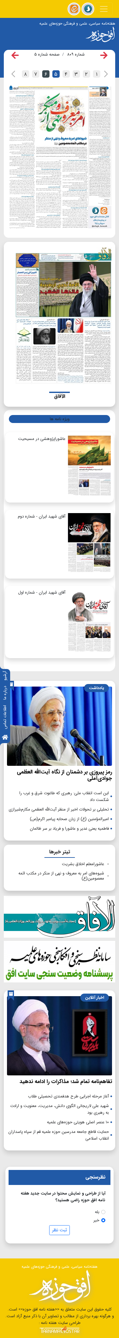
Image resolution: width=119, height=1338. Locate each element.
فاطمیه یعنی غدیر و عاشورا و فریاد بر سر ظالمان (69, 828)
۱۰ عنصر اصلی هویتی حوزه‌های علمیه (78, 1122)
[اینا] (74, 9)
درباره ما (5, 693)
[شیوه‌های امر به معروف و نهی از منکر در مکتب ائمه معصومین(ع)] (47, 160)
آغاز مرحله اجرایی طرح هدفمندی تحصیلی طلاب (68, 1096)
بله (97, 1212)
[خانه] (5, 737)
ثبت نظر (59, 1230)
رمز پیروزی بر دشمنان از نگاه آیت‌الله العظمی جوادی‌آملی (64, 775)
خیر (96, 1220)
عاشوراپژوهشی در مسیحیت (41, 438)
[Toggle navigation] (104, 9)
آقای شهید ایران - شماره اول (41, 592)
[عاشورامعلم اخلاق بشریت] (100, 146)
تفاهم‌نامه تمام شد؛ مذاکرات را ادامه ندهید (66, 1081)
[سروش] (88, 9)
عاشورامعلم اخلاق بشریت (83, 864)
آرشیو (5, 676)
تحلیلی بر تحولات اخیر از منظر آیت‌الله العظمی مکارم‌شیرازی (59, 809)
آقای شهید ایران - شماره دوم (41, 516)
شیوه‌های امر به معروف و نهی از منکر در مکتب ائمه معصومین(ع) (61, 876)
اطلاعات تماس (5, 717)
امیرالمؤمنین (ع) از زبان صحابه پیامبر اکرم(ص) (69, 819)
